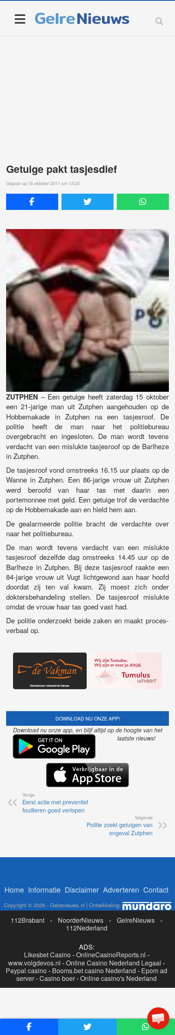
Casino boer (57, 978)
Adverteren (121, 889)
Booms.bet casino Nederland (94, 970)
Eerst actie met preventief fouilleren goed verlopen (55, 802)
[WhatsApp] (143, 202)
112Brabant (27, 920)
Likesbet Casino (47, 954)
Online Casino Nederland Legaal (113, 962)
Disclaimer (82, 889)
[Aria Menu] (19, 18)
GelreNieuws (136, 920)
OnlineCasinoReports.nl (111, 954)
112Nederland (86, 927)
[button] (158, 1018)
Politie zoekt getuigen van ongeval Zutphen (120, 825)
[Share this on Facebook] (32, 202)
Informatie (44, 889)
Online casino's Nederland (118, 978)
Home (14, 889)
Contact (155, 889)
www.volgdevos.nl (34, 962)
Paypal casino (26, 970)
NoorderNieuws (80, 920)
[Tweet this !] (87, 202)
